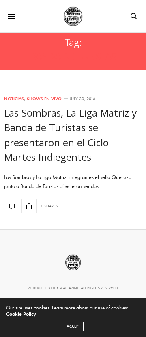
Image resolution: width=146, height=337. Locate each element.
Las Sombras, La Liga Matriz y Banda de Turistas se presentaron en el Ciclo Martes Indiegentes (70, 136)
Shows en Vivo (44, 99)
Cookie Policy (21, 314)
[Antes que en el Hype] (73, 16)
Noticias (14, 99)
